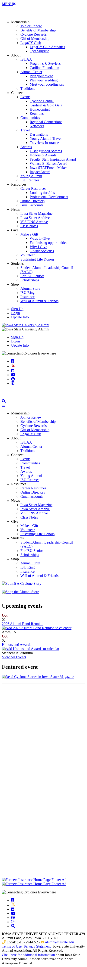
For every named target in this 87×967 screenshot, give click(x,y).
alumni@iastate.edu (59, 942)
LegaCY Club (30, 43)
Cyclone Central (42, 101)
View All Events (14, 657)
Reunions (37, 113)
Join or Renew (31, 26)
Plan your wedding (44, 80)
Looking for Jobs (42, 193)
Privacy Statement (37, 946)
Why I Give (38, 247)
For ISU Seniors (32, 276)
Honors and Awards (16, 645)
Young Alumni (31, 176)
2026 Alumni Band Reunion (22, 624)
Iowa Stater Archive (35, 218)
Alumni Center (31, 72)
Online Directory (32, 201)
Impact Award (40, 172)
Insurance (27, 297)
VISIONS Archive (34, 222)
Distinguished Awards (46, 151)
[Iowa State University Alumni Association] (25, 325)
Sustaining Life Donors (37, 259)
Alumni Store (30, 288)
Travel (25, 130)
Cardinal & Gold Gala (46, 105)
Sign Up (17, 309)
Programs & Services (45, 63)
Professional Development (49, 197)
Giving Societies (42, 251)
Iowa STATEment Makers (49, 168)
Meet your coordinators (47, 84)
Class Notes (29, 226)
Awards (26, 147)
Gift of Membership (34, 38)
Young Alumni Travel (45, 138)
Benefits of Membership (38, 30)
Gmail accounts (31, 205)
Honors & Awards (43, 155)
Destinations (39, 134)
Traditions (27, 88)
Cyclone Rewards (33, 34)
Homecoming (40, 109)
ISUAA (26, 59)
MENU (9, 4)
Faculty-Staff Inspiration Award (53, 159)
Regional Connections (46, 122)
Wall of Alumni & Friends (39, 301)
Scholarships (29, 280)
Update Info (20, 317)
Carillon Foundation (44, 68)
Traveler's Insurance (44, 143)
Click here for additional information (28, 955)
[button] (4, 401)
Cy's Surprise (39, 51)
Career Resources (33, 188)
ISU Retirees (29, 180)
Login (15, 313)
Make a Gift (29, 234)
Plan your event (41, 76)
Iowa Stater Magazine (36, 213)
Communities (30, 118)
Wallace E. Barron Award (48, 163)
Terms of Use (12, 946)
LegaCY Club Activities (47, 47)
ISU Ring (27, 293)
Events (25, 97)
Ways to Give (40, 238)
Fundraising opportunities (48, 243)
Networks (37, 126)
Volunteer (27, 255)
